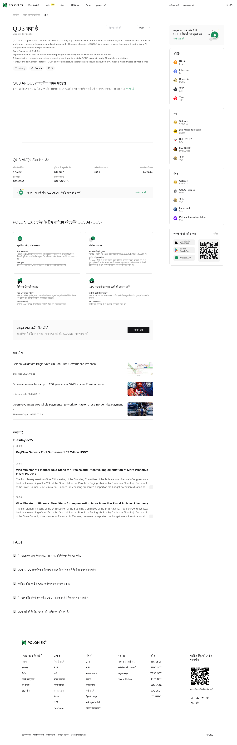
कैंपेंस (24, 673)
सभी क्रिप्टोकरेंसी (31, 15)
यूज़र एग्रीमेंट (26, 735)
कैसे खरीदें (90, 690)
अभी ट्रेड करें (140, 192)
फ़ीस (88, 661)
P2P (56, 667)
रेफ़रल (88, 679)
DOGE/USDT (157, 684)
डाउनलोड (26, 690)
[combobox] (120, 28)
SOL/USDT (156, 690)
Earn (56, 696)
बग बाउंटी (25, 684)
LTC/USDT (155, 696)
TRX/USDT (156, 673)
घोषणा (24, 661)
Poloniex (13, 5)
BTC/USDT (155, 661)
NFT (56, 702)
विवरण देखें (130, 88)
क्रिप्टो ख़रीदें (59, 661)
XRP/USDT (156, 679)
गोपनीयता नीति (38, 735)
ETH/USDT (156, 667)
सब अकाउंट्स (91, 673)
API (88, 667)
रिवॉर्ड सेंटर (90, 684)
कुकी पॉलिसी (50, 735)
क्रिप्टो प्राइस (91, 696)
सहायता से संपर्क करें (126, 661)
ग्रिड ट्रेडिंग (59, 684)
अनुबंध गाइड (123, 673)
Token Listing (125, 679)
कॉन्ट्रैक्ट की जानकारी (127, 667)
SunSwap (59, 708)
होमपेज (16, 15)
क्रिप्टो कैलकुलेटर (93, 708)
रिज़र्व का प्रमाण (28, 679)
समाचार (25, 667)
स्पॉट (56, 673)
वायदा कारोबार (59, 679)
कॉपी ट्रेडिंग (59, 690)
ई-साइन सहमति (63, 735)
